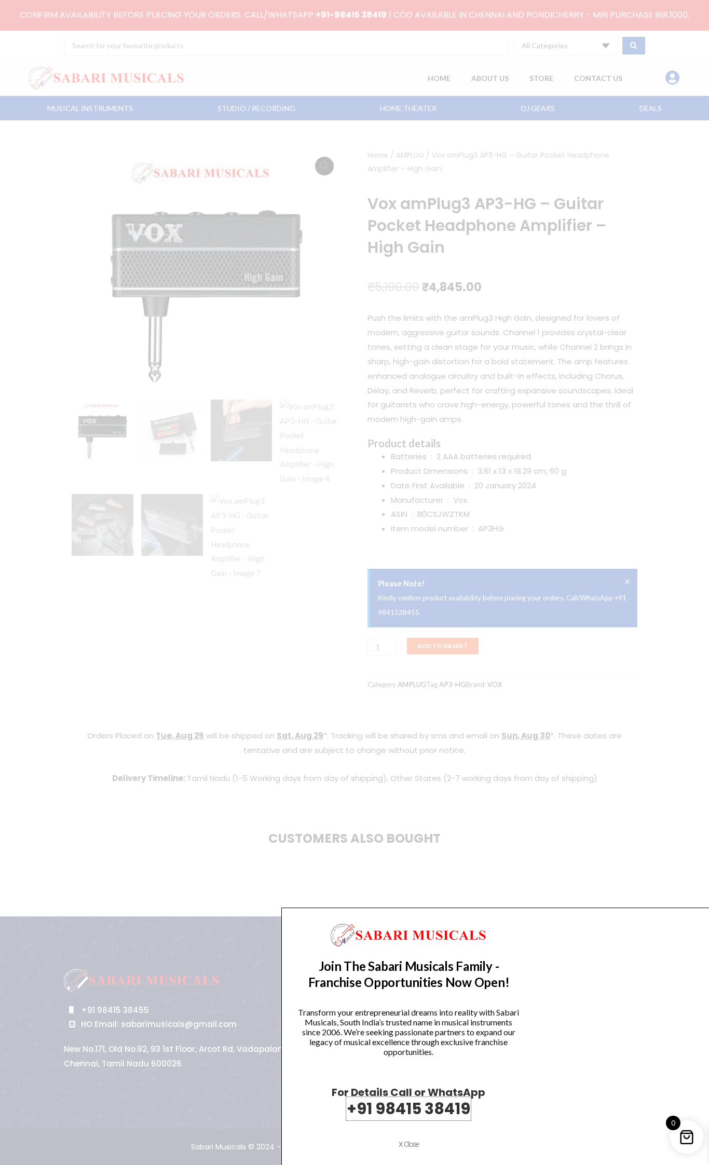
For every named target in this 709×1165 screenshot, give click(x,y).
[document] (354, 582)
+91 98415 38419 (408, 1109)
